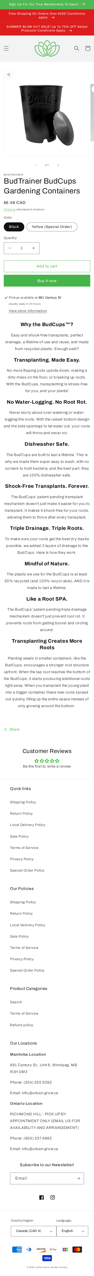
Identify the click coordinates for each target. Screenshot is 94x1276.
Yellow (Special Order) (52, 227)
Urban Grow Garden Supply (51, 1267)
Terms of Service (24, 848)
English (67, 1231)
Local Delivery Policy (27, 825)
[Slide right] (58, 165)
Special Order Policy (27, 870)
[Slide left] (36, 165)
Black (14, 227)
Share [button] (15, 729)
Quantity (10, 238)
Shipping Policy (23, 802)
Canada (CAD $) (28, 1231)
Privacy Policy (22, 859)
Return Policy (21, 813)
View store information (28, 311)
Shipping (10, 209)
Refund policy (21, 1025)
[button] (6, 48)
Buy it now (47, 281)
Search (16, 1002)
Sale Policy (19, 836)
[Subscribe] (78, 1178)
